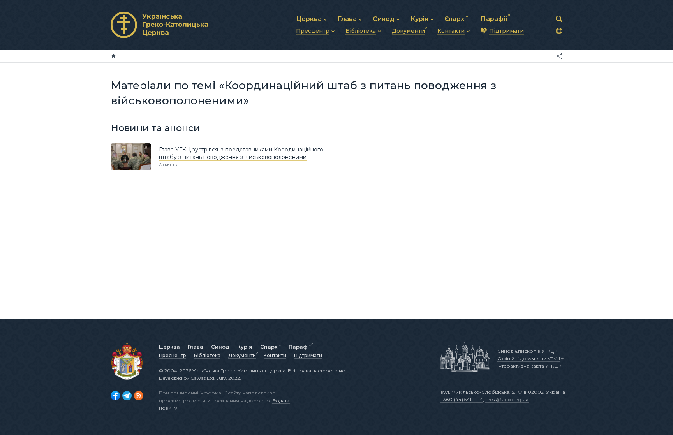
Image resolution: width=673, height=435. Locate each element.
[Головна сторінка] (113, 56)
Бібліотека (207, 355)
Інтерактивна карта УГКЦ (527, 366)
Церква (169, 346)
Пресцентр (172, 355)
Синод (220, 346)
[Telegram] (127, 395)
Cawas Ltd (202, 378)
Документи (242, 355)
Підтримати (308, 355)
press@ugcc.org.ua (507, 399)
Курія (244, 346)
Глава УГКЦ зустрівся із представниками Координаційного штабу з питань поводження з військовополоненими (241, 153)
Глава (195, 346)
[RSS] (138, 395)
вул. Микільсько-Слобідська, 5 (477, 392)
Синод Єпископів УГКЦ (525, 351)
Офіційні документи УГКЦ (528, 358)
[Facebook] (115, 395)
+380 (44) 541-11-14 (461, 399)
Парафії (300, 346)
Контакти (275, 355)
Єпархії (270, 346)
